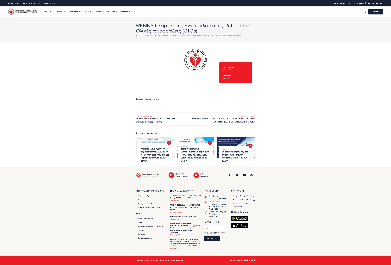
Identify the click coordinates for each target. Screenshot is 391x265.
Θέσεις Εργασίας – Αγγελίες (147, 204)
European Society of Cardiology (244, 196)
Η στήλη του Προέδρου (145, 218)
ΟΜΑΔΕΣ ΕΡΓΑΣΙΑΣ (21, 3)
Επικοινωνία (142, 234)
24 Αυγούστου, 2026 (176, 212)
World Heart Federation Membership (241, 205)
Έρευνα (86, 12)
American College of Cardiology (244, 200)
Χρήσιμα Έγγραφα (102, 12)
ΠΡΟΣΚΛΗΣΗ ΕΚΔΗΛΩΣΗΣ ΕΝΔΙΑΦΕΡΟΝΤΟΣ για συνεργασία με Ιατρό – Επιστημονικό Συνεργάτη (185, 207)
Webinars (226, 78)
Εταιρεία (47, 12)
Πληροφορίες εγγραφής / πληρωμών (150, 226)
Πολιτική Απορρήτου (145, 238)
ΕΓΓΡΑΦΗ (211, 238)
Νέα (113, 12)
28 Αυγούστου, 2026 (176, 200)
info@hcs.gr (341, 3)
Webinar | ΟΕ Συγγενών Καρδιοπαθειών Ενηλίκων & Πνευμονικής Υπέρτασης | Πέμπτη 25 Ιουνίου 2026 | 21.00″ (155, 154)
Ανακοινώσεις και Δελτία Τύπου (149, 208)
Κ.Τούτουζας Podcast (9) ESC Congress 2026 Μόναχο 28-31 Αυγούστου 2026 (185, 197)
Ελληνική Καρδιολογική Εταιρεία (159, 260)
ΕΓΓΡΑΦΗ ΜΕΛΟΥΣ (49, 3)
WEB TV (10, 3)
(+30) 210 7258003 (358, 3)
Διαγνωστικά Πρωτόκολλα (147, 196)
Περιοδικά (124, 12)
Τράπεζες (141, 230)
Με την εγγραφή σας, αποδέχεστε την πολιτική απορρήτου (216, 233)
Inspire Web (251, 260)
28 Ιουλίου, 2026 (175, 219)
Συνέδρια (59, 12)
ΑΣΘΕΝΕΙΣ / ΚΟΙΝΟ (35, 3)
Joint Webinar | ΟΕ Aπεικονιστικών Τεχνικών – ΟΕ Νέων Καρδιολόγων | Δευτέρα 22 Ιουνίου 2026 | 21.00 (195, 154)
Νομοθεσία (142, 200)
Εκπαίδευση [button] (73, 12)
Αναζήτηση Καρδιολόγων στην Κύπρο (183, 216)
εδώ (157, 99)
